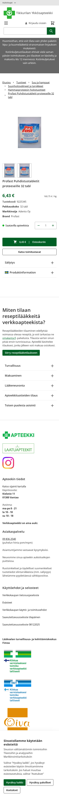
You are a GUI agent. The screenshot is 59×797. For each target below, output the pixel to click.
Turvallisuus (13, 365)
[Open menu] (6, 23)
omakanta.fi (9, 338)
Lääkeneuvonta (15, 385)
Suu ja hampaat (41, 82)
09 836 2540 (9, 539)
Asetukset (12, 790)
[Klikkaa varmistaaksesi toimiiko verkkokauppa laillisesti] (29, 661)
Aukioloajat (7, 2)
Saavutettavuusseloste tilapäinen (21, 617)
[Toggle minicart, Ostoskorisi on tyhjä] (52, 23)
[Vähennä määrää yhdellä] (38, 225)
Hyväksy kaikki (14, 782)
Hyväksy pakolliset (40, 782)
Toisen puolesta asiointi (20, 405)
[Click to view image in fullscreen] (29, 132)
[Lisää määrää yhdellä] (53, 225)
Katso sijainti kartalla (14, 486)
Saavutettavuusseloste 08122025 (21, 624)
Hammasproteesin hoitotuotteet (26, 90)
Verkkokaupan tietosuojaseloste (20, 595)
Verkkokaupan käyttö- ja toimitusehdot (24, 610)
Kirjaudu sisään (37, 23)
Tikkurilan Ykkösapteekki (34, 13)
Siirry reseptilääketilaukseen (21, 352)
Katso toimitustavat (29, 252)
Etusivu (6, 82)
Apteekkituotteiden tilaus (21, 395)
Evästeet (7, 602)
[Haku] (51, 31)
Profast (15, 216)
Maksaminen (13, 375)
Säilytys (10, 262)
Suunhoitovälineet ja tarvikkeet (25, 86)
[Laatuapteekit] (29, 448)
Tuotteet (21, 82)
